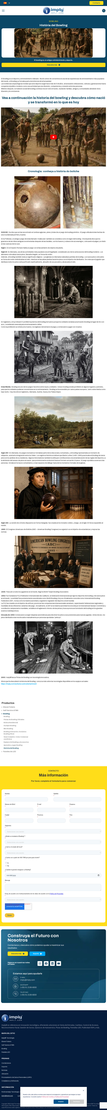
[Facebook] (46, 963)
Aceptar (61, 1101)
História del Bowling (11, 748)
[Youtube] (58, 963)
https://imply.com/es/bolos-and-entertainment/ (19, 684)
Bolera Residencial (11, 722)
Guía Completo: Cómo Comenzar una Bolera (16, 738)
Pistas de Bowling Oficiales (14, 719)
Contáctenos (6, 1063)
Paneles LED (6, 1052)
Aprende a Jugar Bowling (13, 745)
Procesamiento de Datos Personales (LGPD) (17, 1077)
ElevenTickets (9, 707)
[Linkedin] (52, 963)
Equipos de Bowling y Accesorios (16, 742)
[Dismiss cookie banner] (83, 1091)
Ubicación (5, 1074)
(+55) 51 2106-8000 (28, 987)
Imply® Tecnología (8, 1038)
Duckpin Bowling (10, 725)
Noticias (4, 1070)
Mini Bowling (8, 728)
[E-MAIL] (15, 979)
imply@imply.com (27, 980)
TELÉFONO (24, 992)
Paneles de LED (9, 751)
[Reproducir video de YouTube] (53, 137)
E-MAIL (22, 977)
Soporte (4, 1066)
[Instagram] (40, 963)
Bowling (6, 714)
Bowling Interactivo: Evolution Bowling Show (15, 733)
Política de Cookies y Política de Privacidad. (55, 1097)
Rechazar (76, 1101)
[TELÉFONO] (15, 993)
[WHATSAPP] (15, 986)
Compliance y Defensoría (10, 1081)
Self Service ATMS (10, 710)
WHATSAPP (24, 985)
